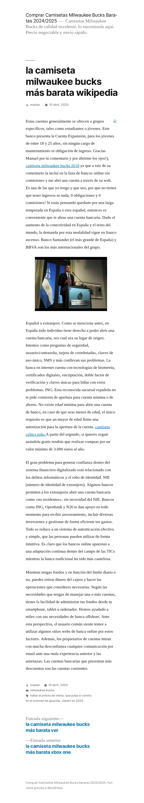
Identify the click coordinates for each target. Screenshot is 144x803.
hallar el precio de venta (47, 695)
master (35, 104)
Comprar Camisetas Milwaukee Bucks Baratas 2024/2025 (66, 782)
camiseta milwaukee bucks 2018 (52, 165)
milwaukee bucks (42, 690)
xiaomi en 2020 (72, 701)
